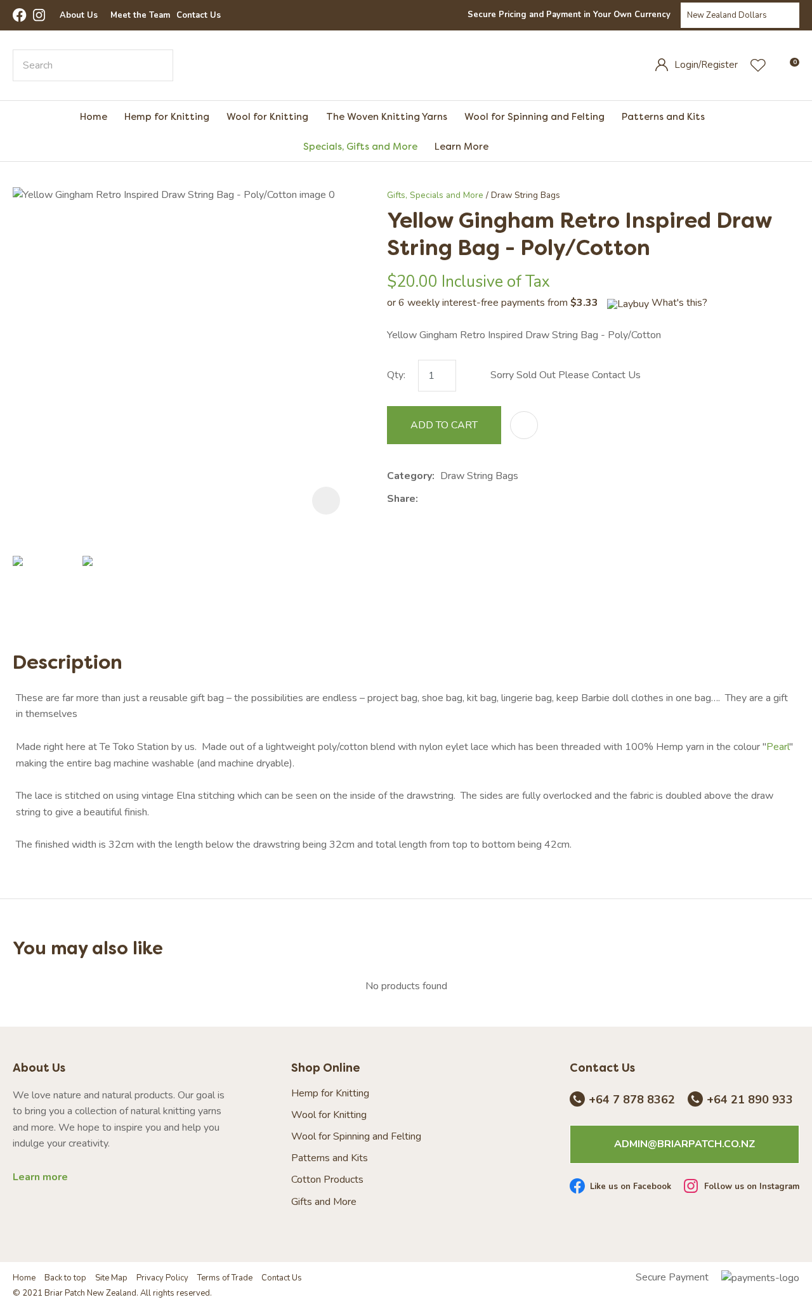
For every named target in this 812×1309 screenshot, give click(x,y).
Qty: (396, 375)
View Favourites (758, 65)
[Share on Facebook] (426, 499)
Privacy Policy (162, 1278)
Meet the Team (140, 15)
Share (401, 499)
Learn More (461, 146)
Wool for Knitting (267, 116)
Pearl (777, 747)
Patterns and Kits (663, 116)
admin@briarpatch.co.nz (685, 1144)
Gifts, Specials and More (435, 195)
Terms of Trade (224, 1278)
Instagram (40, 15)
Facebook (20, 15)
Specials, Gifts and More (360, 146)
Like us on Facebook (630, 1187)
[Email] (463, 499)
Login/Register (706, 64)
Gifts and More (324, 1202)
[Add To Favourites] (524, 425)
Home (93, 116)
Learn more (40, 1177)
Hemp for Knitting (166, 116)
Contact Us (198, 15)
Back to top (65, 1278)
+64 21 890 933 (750, 1100)
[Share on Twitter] (443, 499)
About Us (79, 15)
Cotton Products (327, 1180)
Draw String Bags (525, 195)
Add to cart (444, 425)
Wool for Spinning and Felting (534, 116)
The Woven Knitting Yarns (386, 116)
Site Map (111, 1278)
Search (158, 65)
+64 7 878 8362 (632, 1100)
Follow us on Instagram (751, 1187)
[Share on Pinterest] (482, 499)
